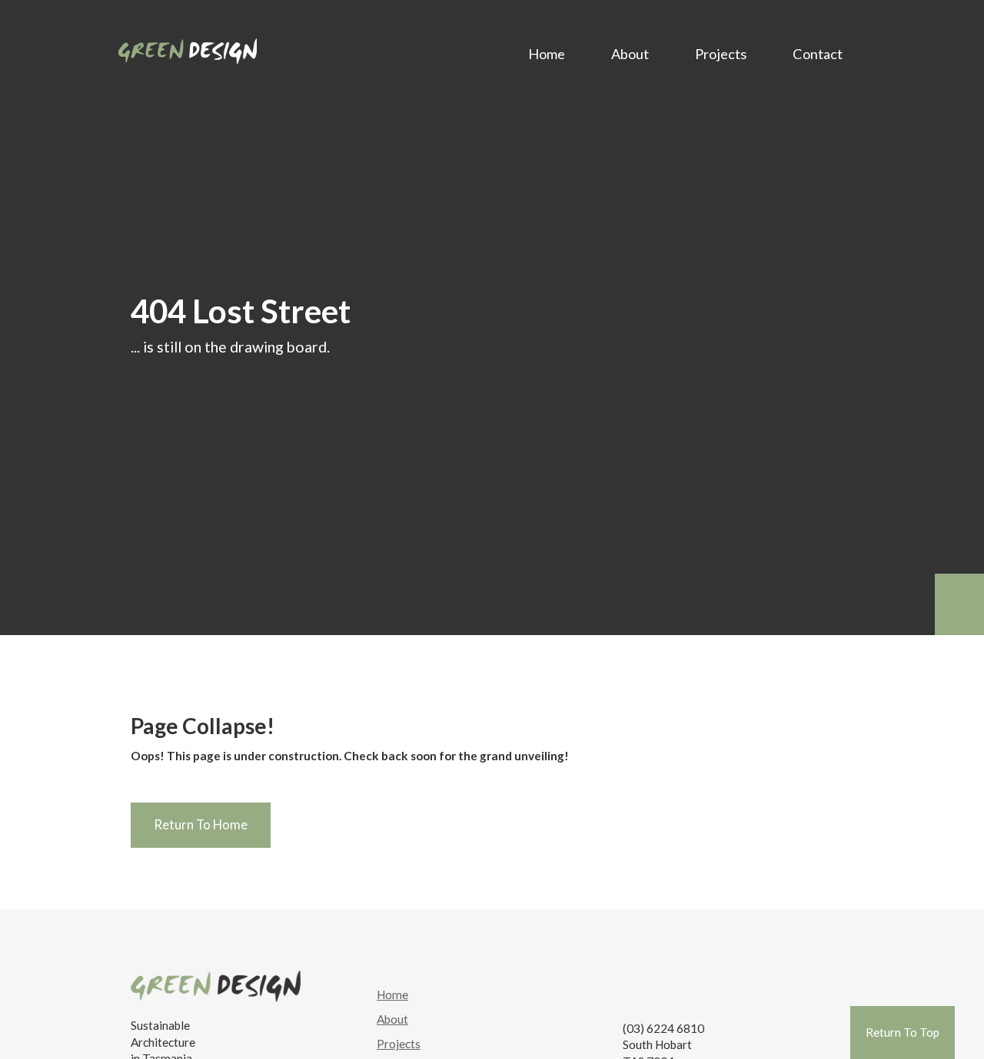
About (630, 53)
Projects (720, 53)
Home (546, 53)
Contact (818, 53)
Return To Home (201, 824)
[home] (187, 48)
